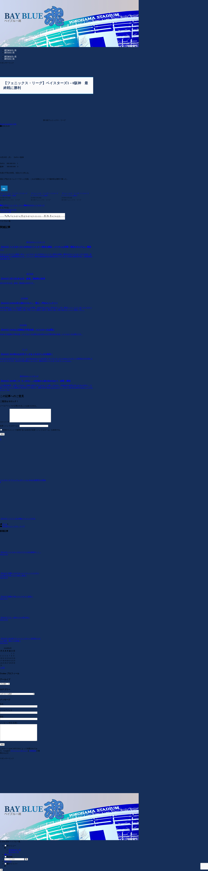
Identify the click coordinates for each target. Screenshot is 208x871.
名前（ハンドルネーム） (9, 426)
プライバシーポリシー (19, 751)
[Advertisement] (46, 69)
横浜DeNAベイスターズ (35, 205)
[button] (26, 859)
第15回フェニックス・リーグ (13, 205)
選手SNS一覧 (14, 852)
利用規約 (32, 751)
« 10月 (2, 668)
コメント (4, 422)
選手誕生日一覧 (15, 850)
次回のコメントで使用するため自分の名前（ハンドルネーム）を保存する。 (32, 430)
